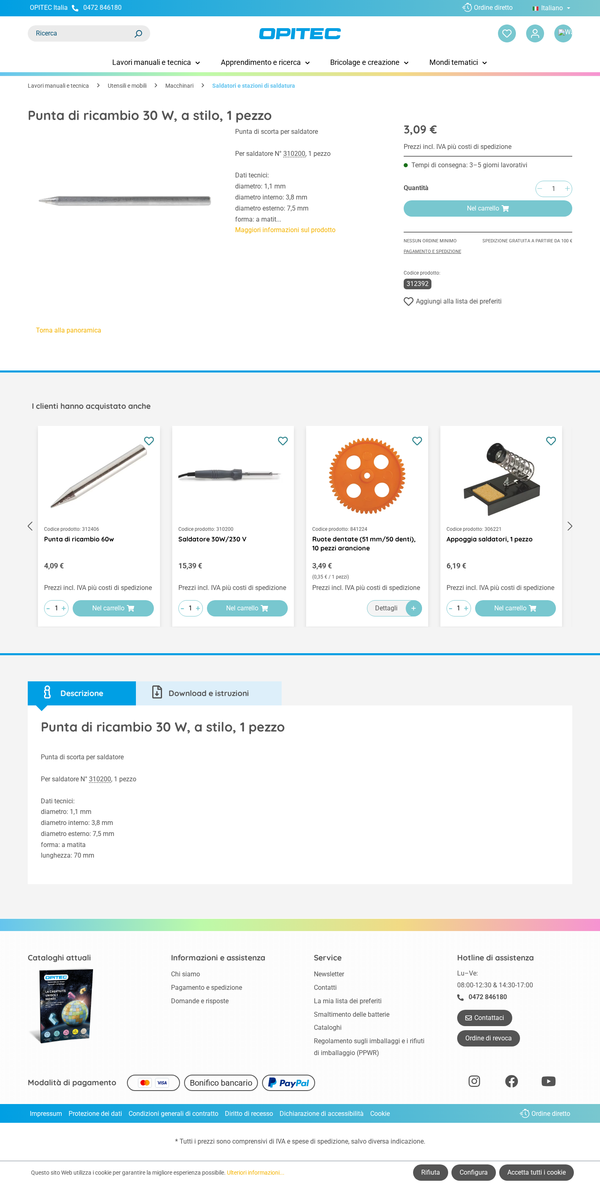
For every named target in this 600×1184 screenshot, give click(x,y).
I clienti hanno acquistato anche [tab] (91, 406)
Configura (474, 1172)
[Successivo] (570, 526)
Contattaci (489, 1018)
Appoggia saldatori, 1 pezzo (490, 539)
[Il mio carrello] (563, 33)
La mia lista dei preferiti (348, 1001)
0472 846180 (102, 7)
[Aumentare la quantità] (567, 189)
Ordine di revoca (488, 1038)
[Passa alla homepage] (300, 33)
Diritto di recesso (249, 1113)
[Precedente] (30, 526)
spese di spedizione (320, 1141)
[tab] (82, 693)
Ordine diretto (493, 7)
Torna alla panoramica (68, 330)
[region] (123, 199)
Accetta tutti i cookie (536, 1172)
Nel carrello (483, 208)
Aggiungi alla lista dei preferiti (459, 301)
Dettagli (386, 608)
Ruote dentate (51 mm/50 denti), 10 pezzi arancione (364, 543)
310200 (294, 153)
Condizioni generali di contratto (173, 1113)
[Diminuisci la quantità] (540, 189)
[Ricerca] (138, 33)
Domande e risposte (200, 1001)
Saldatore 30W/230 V (212, 539)
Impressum (46, 1113)
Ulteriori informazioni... (255, 1172)
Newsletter (329, 974)
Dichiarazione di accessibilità (322, 1113)
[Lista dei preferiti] (507, 33)
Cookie (380, 1113)
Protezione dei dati (95, 1113)
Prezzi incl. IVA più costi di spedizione (457, 147)
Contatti (325, 987)
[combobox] (81, 33)
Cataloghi (328, 1027)
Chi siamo (185, 974)
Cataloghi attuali (59, 957)
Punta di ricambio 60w (79, 539)
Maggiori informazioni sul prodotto (285, 230)
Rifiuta (430, 1172)
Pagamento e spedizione (432, 251)
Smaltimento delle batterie (351, 1014)
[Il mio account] (535, 33)
